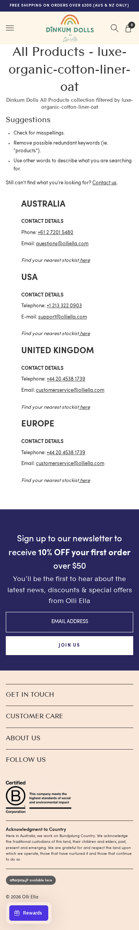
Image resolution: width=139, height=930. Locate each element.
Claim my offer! (35, 493)
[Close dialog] (136, 431)
